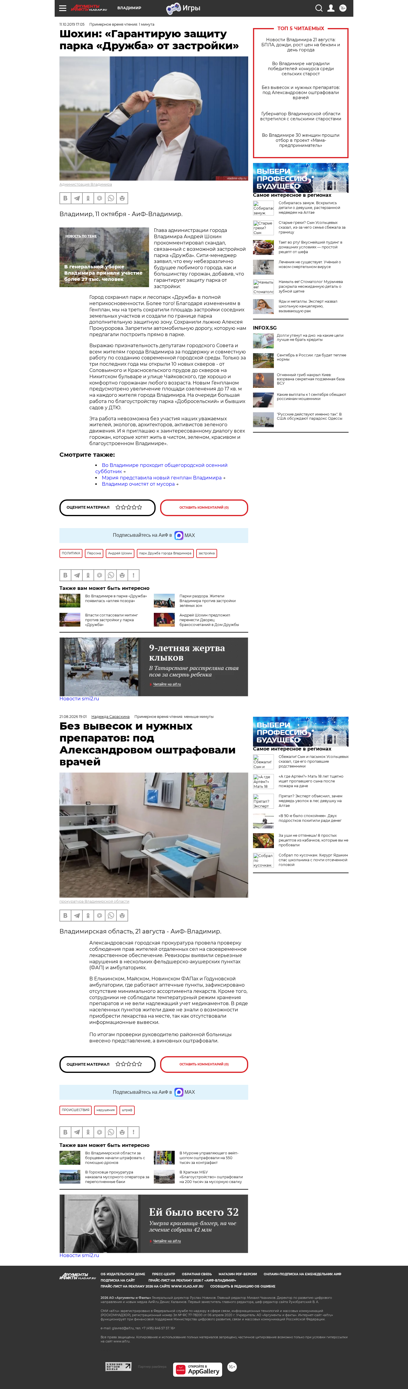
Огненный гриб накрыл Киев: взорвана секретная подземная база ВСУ (311, 379)
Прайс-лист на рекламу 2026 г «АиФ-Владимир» (192, 1280)
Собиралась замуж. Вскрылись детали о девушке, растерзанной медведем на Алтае (309, 208)
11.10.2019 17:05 (72, 24)
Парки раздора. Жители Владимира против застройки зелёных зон (208, 601)
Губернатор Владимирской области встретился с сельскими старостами (300, 116)
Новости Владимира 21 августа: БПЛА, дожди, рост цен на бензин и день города (300, 45)
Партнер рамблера (152, 1366)
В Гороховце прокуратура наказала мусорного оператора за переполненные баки (117, 1177)
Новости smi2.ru (79, 699)
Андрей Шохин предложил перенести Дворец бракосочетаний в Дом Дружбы (209, 620)
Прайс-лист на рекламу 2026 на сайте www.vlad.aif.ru (152, 1286)
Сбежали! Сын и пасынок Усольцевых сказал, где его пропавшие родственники (314, 761)
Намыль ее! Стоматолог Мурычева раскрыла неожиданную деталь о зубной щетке (311, 286)
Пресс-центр (163, 1274)
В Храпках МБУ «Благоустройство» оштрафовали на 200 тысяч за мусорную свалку (211, 1177)
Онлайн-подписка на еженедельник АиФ (302, 1274)
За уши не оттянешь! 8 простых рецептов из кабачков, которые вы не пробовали (313, 840)
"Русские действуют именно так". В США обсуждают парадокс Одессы (309, 416)
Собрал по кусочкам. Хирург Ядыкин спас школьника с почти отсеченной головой (313, 860)
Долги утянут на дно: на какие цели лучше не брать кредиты (310, 337)
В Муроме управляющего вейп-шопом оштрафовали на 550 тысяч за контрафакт (209, 1158)
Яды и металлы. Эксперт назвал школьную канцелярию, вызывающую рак (308, 306)
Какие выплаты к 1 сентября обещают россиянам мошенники (311, 397)
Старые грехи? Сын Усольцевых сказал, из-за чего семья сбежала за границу (312, 227)
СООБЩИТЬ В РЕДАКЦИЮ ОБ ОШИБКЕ (242, 1286)
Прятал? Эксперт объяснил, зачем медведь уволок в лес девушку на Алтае (310, 801)
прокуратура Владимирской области (94, 901)
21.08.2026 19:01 (73, 716)
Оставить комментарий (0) (204, 508)
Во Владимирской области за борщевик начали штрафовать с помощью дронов (115, 1158)
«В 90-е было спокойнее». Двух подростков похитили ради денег (310, 818)
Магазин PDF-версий (238, 1274)
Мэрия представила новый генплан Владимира (162, 478)
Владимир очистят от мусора (138, 484)
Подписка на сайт (118, 1280)
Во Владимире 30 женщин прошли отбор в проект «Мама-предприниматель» (301, 140)
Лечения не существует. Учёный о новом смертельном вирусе (310, 264)
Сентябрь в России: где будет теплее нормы (311, 357)
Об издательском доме (123, 1274)
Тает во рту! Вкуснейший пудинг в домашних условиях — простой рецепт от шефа (310, 247)
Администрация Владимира (85, 184)
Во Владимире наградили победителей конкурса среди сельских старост (301, 68)
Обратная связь (197, 1274)
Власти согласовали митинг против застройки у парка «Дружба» (111, 620)
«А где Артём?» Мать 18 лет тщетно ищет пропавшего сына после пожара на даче (311, 781)
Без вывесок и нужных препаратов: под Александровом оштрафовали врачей (301, 92)
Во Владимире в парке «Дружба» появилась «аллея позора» (116, 598)
